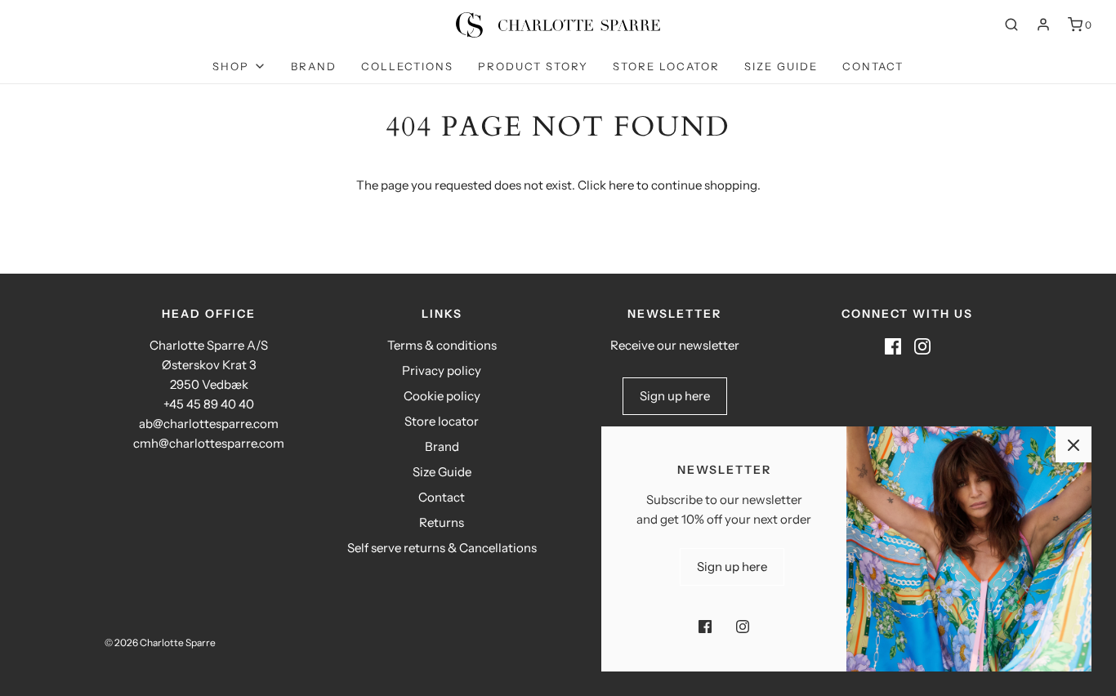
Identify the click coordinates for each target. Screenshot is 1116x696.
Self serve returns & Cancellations (442, 547)
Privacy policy (441, 370)
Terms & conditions (442, 345)
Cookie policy (442, 396)
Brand (314, 66)
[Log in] (1043, 24)
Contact (873, 66)
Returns (441, 522)
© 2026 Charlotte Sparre (160, 642)
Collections (407, 66)
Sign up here (675, 396)
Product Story (533, 66)
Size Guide (781, 66)
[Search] (1011, 24)
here (621, 185)
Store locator (666, 66)
